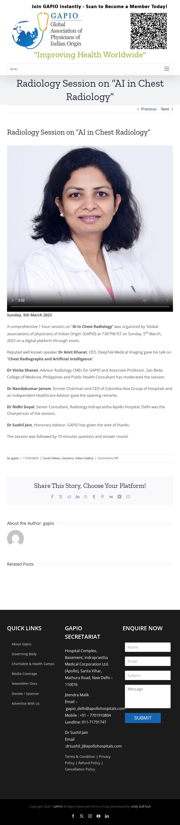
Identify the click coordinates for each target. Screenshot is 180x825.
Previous (149, 109)
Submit (143, 717)
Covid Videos (51, 458)
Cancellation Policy (80, 769)
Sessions (68, 458)
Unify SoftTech (141, 806)
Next (165, 109)
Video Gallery (84, 458)
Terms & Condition (80, 756)
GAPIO (58, 806)
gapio (15, 458)
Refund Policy (89, 762)
